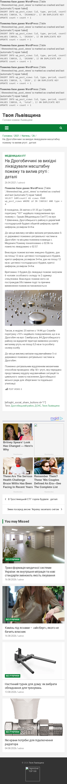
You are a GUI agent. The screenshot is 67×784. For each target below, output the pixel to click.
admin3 (21, 183)
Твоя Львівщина (21, 115)
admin (21, 580)
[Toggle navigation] (6, 128)
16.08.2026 (10, 579)
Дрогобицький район (22, 405)
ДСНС (38, 405)
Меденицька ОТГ (15, 156)
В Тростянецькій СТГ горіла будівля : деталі (32, 499)
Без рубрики (12, 559)
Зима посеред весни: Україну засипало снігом (33, 509)
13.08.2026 (10, 692)
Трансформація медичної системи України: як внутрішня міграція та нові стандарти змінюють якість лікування (30, 571)
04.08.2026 (10, 748)
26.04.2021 (10, 182)
